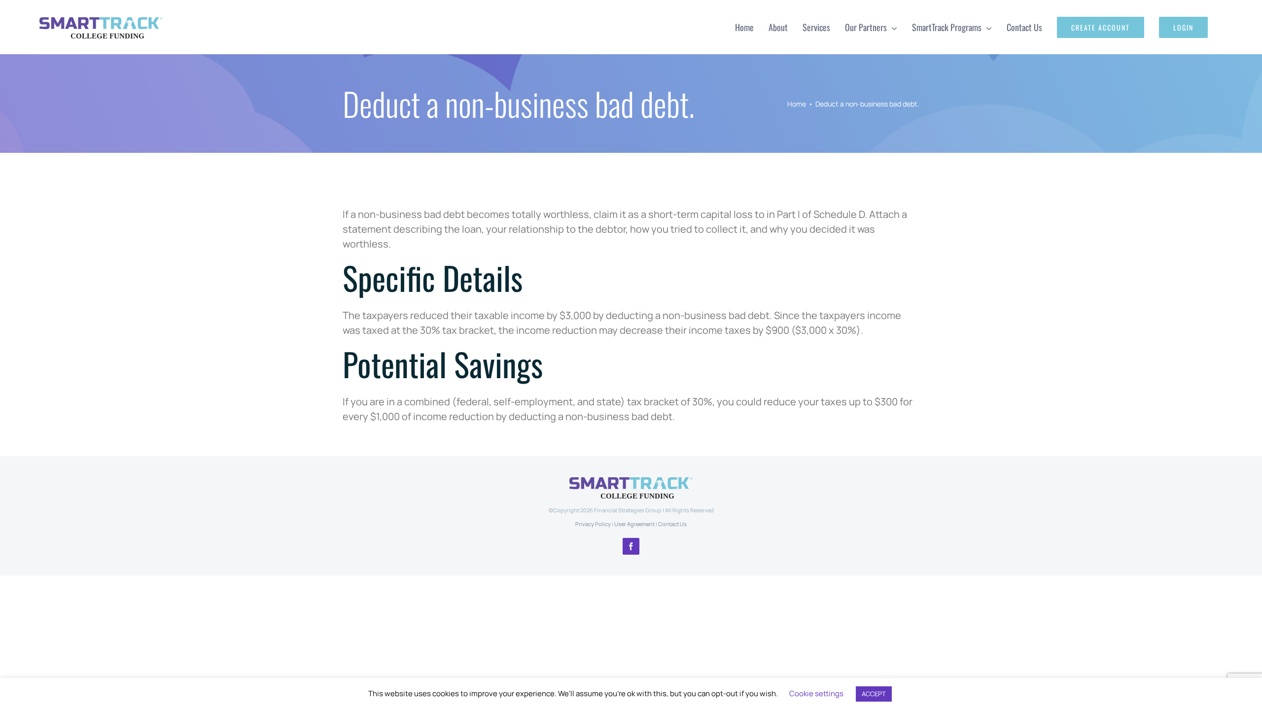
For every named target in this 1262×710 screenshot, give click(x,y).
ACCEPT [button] (874, 693)
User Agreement (634, 524)
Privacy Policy (593, 524)
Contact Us (672, 524)
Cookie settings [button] (816, 693)
